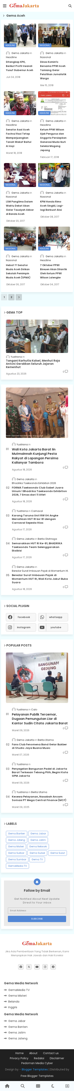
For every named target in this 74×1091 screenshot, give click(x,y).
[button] (70, 6)
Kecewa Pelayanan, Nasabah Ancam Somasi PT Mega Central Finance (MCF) (39, 798)
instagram (23, 627)
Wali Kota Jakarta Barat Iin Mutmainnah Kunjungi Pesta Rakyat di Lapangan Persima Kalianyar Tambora (35, 456)
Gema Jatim (38, 840)
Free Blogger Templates (37, 1076)
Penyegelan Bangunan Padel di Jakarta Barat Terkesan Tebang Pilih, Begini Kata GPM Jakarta (40, 772)
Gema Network (38, 846)
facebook (24, 617)
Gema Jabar (38, 833)
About (33, 1053)
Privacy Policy (19, 1058)
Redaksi (39, 1058)
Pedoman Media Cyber (37, 1063)
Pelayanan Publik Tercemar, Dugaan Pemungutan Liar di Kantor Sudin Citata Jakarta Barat (40, 719)
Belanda (13, 1002)
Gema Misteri (16, 846)
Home (19, 1053)
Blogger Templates (35, 1069)
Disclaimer (57, 1058)
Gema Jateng (16, 840)
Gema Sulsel (37, 853)
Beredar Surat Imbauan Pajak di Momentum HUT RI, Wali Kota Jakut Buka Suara (40, 578)
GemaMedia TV (17, 866)
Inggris (12, 1007)
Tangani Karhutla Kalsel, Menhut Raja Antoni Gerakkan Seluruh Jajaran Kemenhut (33, 364)
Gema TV (37, 859)
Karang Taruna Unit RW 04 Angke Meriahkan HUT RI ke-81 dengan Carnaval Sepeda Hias (35, 519)
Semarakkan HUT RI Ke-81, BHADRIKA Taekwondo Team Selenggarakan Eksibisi (37, 547)
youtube (56, 627)
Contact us (51, 1053)
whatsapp (55, 617)
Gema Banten (16, 833)
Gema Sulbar (16, 853)
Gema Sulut (57, 853)
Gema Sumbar (17, 859)
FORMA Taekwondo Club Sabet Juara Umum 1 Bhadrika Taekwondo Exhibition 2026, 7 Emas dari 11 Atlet (39, 491)
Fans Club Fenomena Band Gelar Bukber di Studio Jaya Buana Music (39, 746)
